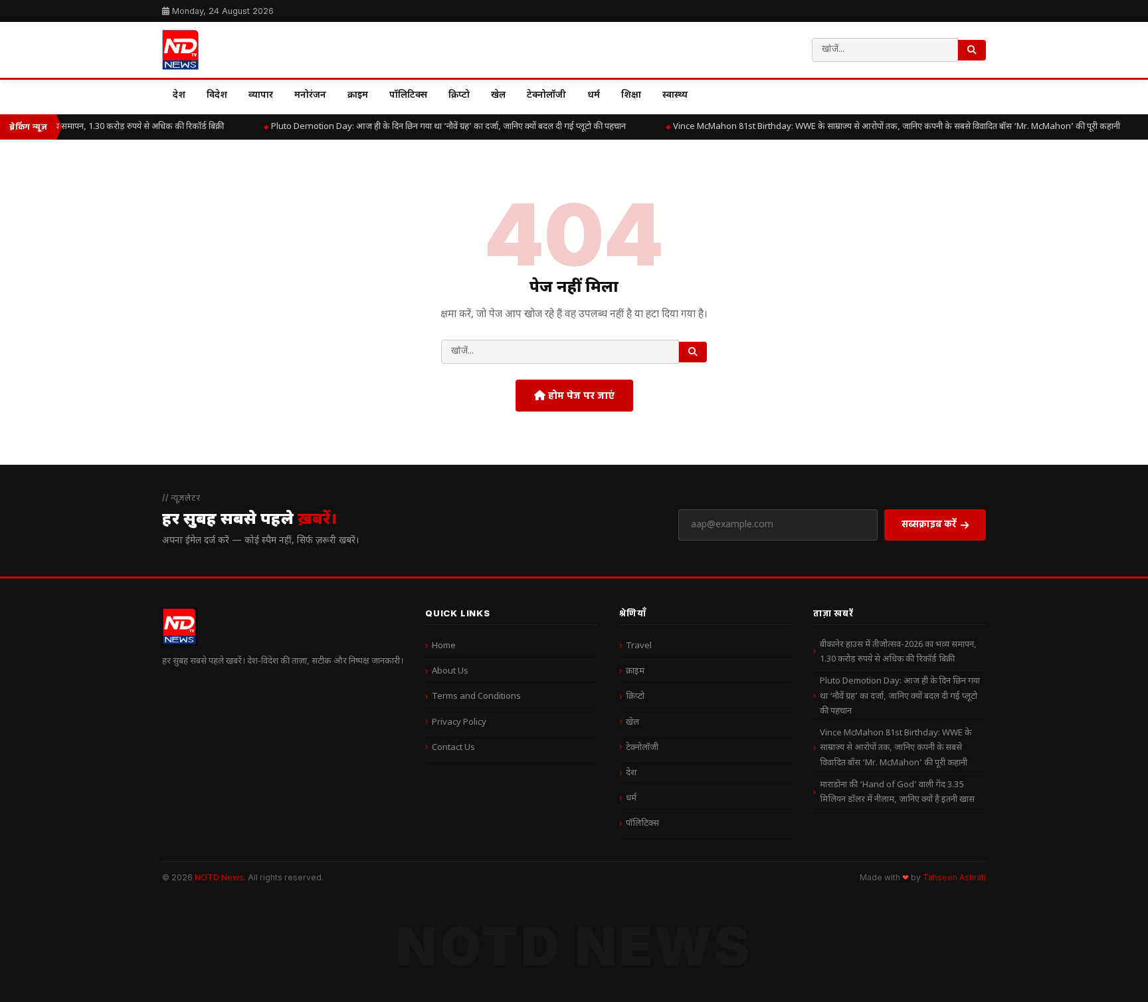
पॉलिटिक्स (408, 95)
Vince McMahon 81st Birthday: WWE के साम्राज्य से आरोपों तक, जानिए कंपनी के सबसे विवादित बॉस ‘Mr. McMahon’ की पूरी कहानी (895, 748)
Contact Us (453, 747)
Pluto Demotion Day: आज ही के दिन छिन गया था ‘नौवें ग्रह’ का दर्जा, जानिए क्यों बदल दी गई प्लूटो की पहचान (441, 126)
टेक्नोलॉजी (546, 95)
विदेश (217, 95)
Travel (639, 646)
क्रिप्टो (459, 95)
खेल (498, 95)
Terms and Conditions (476, 696)
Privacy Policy (459, 722)
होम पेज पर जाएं (580, 395)
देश (179, 95)
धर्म (593, 95)
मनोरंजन (310, 95)
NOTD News (219, 877)
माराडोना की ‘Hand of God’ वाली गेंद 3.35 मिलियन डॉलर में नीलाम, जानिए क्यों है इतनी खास (897, 792)
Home (444, 646)
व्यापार (260, 95)
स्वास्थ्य (675, 95)
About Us (450, 671)
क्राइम (357, 95)
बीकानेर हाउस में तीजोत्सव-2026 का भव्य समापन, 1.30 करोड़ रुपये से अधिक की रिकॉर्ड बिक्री (898, 652)
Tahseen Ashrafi (954, 877)
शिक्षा (631, 95)
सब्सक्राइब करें (929, 523)
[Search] (972, 50)
